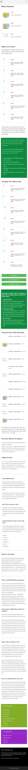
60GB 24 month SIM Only (15, 404)
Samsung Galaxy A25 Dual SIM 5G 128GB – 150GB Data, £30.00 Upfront (18, 189)
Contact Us (5, 742)
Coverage (5, 739)
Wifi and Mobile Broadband (9, 718)
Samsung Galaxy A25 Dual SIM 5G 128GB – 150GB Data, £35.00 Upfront (18, 255)
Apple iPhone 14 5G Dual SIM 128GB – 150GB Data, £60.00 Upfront (17, 96)
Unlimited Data (6, 712)
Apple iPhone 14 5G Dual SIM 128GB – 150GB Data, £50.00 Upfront (17, 63)
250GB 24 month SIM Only (15, 381)
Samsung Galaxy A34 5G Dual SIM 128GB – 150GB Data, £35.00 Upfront (18, 233)
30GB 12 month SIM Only (15, 396)
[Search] (26, 1)
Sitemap (17, 758)
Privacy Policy (9, 758)
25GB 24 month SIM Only (16, 14)
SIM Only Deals (6, 709)
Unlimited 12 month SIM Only (16, 366)
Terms (13, 758)
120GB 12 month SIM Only (15, 351)
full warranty (18, 303)
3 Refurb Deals (6, 714)
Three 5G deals (17, 571)
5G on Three (5, 725)
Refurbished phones (6, 583)
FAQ (15, 429)
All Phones (5, 723)
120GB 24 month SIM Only (15, 389)
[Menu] (1, 1)
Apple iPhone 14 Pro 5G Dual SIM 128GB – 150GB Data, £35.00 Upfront (18, 107)
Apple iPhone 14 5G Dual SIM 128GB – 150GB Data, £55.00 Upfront (17, 85)
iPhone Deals (6, 716)
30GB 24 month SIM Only (16, 25)
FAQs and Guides (6, 737)
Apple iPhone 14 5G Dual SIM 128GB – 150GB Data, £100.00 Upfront (17, 74)
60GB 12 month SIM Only (15, 359)
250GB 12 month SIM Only (15, 336)
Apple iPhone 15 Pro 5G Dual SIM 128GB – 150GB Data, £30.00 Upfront (18, 222)
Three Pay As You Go (7, 721)
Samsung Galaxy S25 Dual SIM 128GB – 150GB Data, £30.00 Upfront (17, 211)
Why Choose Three (8, 433)
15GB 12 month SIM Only (16, 36)
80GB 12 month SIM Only (15, 374)
